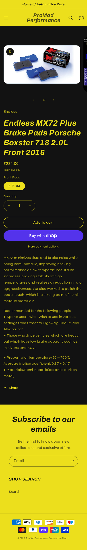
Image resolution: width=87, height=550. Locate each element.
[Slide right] (53, 100)
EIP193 (14, 186)
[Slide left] (33, 100)
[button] (6, 18)
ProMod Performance (37, 538)
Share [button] (13, 388)
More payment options (43, 246)
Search (14, 491)
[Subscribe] (73, 461)
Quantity (10, 196)
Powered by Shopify (59, 538)
